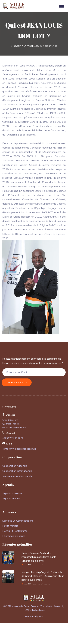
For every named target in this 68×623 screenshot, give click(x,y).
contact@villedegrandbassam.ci (19, 448)
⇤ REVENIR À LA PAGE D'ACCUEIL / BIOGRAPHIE (34, 46)
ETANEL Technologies (34, 610)
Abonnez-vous (15, 382)
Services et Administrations (18, 520)
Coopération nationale (14, 465)
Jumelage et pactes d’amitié (17, 475)
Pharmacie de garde (13, 535)
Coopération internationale (17, 470)
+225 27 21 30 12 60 (12, 438)
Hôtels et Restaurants (15, 530)
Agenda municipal (12, 493)
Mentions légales (34, 616)
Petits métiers (10, 525)
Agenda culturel (11, 498)
